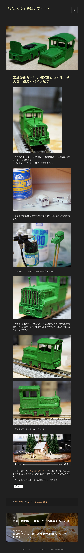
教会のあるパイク (37, 471)
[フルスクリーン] (68, 464)
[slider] (40, 464)
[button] (42, 450)
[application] (42, 450)
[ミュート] (65, 464)
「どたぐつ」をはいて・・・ (28, 8)
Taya (28, 502)
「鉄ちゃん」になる (40, 502)
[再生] (16, 464)
